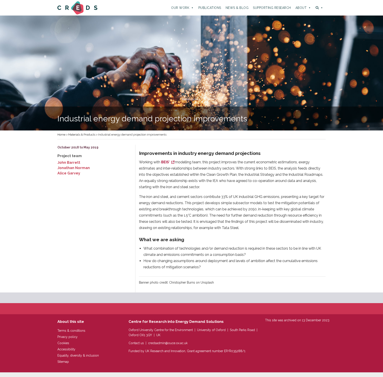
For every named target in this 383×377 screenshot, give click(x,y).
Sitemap (63, 361)
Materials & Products (81, 134)
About (301, 8)
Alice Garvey (68, 173)
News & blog (237, 8)
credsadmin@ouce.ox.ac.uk (168, 343)
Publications (209, 8)
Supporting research (272, 8)
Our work (180, 8)
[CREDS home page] (77, 8)
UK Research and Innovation (165, 351)
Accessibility (66, 349)
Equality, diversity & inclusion (78, 355)
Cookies (63, 343)
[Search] (319, 8)
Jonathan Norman (73, 168)
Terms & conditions (71, 330)
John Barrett (68, 162)
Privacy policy (67, 337)
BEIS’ (165, 162)
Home (61, 134)
